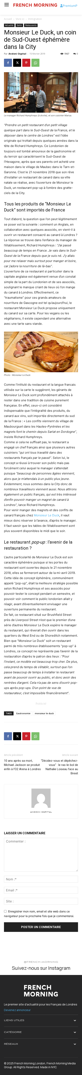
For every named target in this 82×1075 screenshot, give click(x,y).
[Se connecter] (61, 5)
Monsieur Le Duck (46, 515)
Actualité (9, 25)
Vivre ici (20, 19)
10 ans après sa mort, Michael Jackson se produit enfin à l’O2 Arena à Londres (22, 765)
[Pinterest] (26, 63)
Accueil (8, 19)
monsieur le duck (44, 713)
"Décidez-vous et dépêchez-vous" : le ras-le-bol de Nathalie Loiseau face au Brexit (59, 767)
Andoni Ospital (17, 53)
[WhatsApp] (35, 63)
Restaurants (30, 25)
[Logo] (35, 5)
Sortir (19, 25)
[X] (17, 63)
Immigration (35, 19)
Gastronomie (23, 713)
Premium (69, 6)
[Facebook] (8, 63)
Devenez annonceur (17, 1010)
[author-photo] (41, 807)
